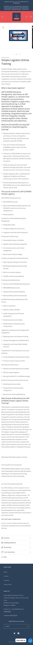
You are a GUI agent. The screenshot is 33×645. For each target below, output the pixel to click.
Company (6, 580)
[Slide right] (21, 54)
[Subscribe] (27, 626)
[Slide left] (12, 54)
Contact (6, 576)
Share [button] (5, 557)
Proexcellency (14, 641)
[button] (2, 17)
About (5, 572)
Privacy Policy (8, 584)
